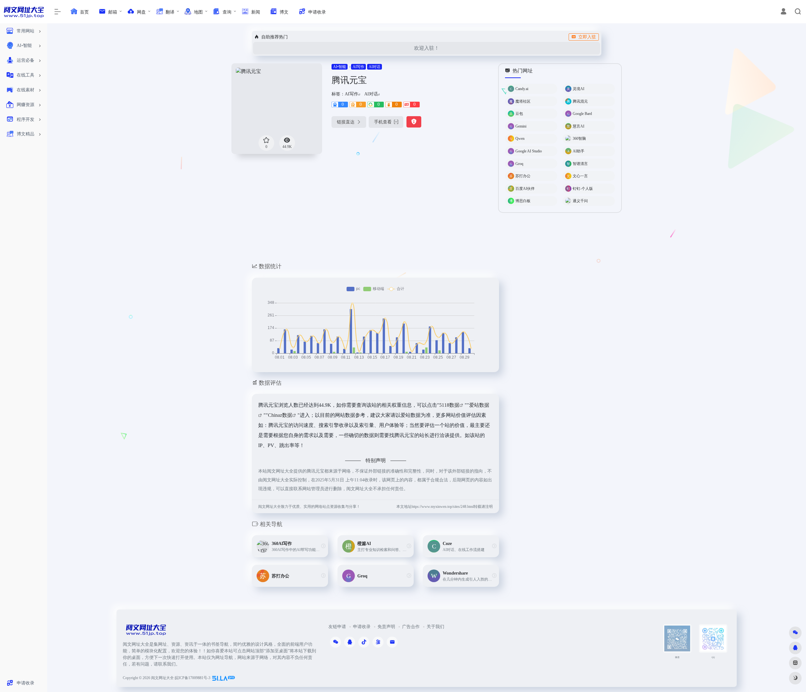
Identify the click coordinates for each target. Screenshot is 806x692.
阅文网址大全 (162, 678)
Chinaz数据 (280, 415)
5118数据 (449, 405)
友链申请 (337, 626)
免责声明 (386, 626)
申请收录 (362, 626)
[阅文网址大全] (146, 631)
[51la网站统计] (223, 678)
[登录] (783, 12)
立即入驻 (587, 37)
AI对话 (374, 67)
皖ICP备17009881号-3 (192, 678)
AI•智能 (339, 67)
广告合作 (411, 626)
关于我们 (435, 626)
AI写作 (358, 67)
